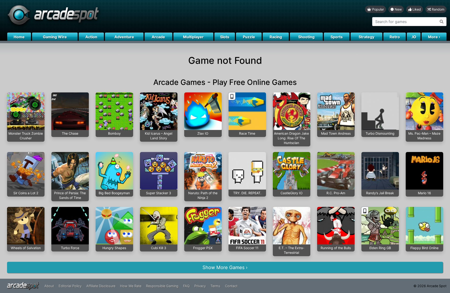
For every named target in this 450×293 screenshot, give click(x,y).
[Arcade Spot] (112, 16)
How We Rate (130, 286)
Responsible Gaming (162, 286)
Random (437, 9)
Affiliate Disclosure (100, 286)
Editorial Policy (70, 286)
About (49, 286)
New (398, 9)
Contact (231, 286)
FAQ (186, 286)
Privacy (200, 286)
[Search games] (441, 21)
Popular (377, 9)
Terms (215, 286)
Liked (416, 9)
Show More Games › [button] (225, 267)
